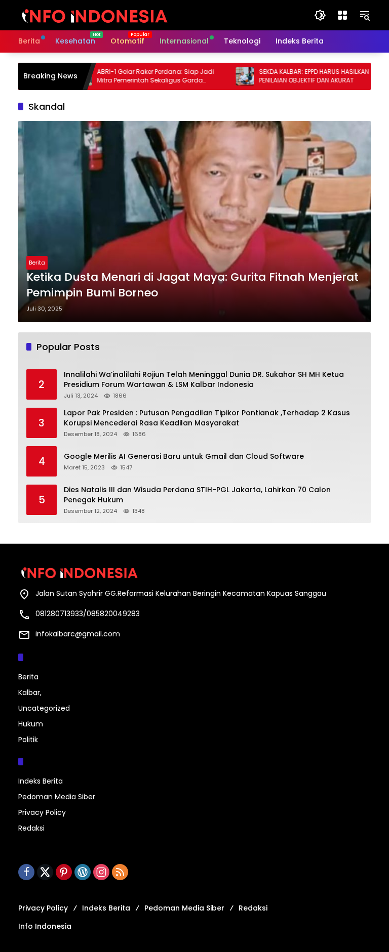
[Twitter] (45, 872)
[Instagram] (101, 872)
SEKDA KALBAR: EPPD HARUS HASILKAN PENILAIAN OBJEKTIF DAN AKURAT (298, 76)
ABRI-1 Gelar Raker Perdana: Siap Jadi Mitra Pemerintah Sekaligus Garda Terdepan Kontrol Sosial (139, 76)
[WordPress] (82, 872)
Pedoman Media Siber (56, 797)
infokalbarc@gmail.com (77, 634)
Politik (28, 739)
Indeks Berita (40, 781)
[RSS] (120, 872)
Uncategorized (44, 708)
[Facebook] (26, 872)
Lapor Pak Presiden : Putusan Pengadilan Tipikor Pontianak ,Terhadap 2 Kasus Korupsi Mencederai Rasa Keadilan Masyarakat (207, 418)
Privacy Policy (42, 812)
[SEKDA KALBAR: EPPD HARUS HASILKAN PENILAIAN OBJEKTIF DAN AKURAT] (228, 76)
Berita (37, 262)
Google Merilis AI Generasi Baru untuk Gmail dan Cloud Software (184, 456)
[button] (320, 15)
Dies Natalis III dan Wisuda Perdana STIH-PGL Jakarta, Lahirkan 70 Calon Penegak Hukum (197, 495)
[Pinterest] (64, 872)
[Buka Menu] (342, 15)
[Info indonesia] (94, 15)
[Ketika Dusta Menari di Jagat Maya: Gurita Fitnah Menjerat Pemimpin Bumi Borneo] (194, 221)
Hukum (30, 724)
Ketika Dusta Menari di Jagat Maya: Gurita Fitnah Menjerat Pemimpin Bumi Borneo (192, 285)
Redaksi (31, 828)
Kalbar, (30, 692)
